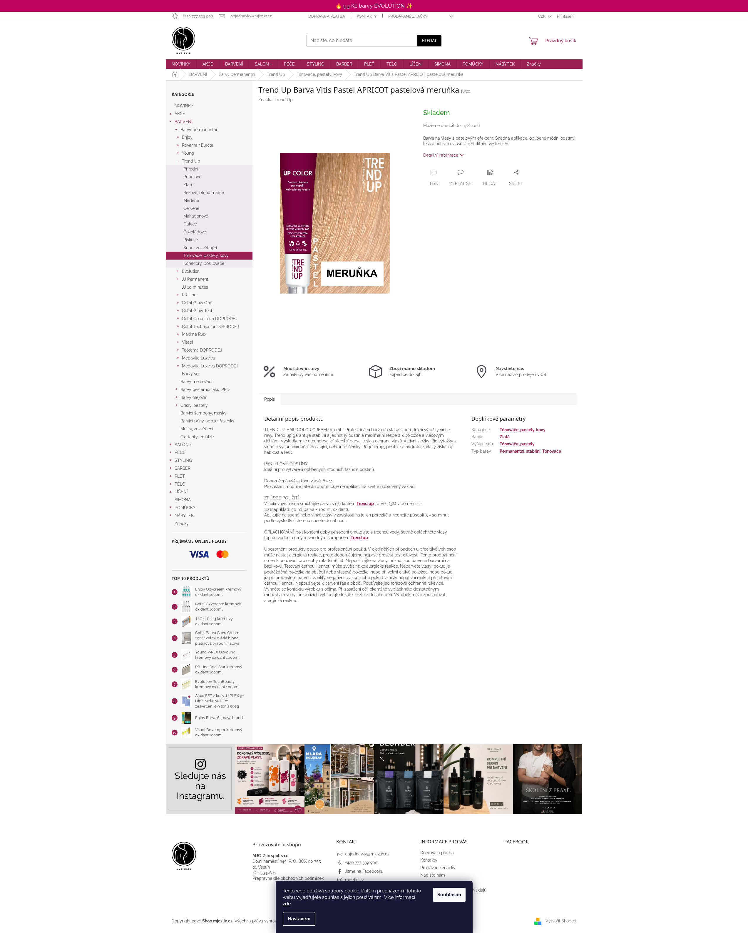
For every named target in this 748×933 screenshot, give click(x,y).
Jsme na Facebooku (364, 871)
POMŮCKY (185, 507)
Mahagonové (195, 216)
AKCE (180, 113)
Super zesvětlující (200, 247)
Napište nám (432, 875)
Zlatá (505, 436)
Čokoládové (194, 232)
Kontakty (366, 16)
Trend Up (191, 161)
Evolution (191, 271)
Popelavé (192, 176)
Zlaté (188, 184)
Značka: (275, 99)
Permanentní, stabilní (520, 451)
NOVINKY (184, 105)
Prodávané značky (407, 16)
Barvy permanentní (198, 129)
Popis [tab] (269, 399)
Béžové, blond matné (203, 192)
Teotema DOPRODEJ (202, 350)
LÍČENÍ (181, 491)
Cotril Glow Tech (197, 310)
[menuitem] (181, 64)
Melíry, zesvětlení (196, 429)
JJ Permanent (195, 279)
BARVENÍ (183, 121)
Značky (182, 523)
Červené (191, 208)
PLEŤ (180, 476)
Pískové (190, 240)
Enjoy (187, 137)
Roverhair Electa (197, 145)
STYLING (183, 460)
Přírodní (190, 169)
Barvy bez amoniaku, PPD (205, 389)
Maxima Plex (194, 334)
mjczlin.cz (354, 879)
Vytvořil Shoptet (561, 921)
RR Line (189, 294)
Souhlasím (449, 894)
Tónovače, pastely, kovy (206, 255)
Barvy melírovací (196, 381)
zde (287, 904)
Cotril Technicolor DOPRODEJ (210, 326)
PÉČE (180, 452)
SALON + (183, 444)
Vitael (187, 342)
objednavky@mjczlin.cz (367, 854)
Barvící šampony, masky (203, 413)
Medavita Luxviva (198, 358)
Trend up (365, 503)
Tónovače (551, 451)
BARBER (182, 468)
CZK (542, 16)
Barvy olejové (193, 397)
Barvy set (191, 373)
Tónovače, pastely (517, 444)
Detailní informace (440, 155)
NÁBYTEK (184, 515)
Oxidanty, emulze (197, 436)
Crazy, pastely (194, 405)
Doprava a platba (326, 16)
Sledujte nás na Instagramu (200, 785)
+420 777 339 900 (361, 862)
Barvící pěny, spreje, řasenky (207, 421)
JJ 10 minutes (195, 287)
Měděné (191, 200)
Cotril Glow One (197, 302)
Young (188, 153)
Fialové (190, 224)
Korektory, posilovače (203, 263)
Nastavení (299, 919)
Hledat (429, 40)
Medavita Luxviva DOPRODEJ (210, 366)
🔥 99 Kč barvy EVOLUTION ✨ (374, 6)
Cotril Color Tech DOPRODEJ (209, 318)
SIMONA (183, 499)
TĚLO (180, 484)
